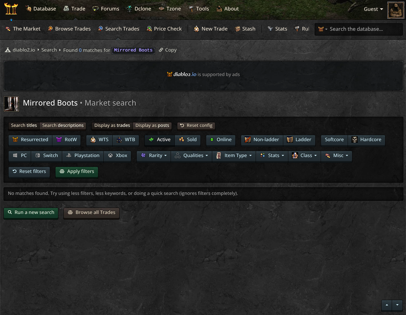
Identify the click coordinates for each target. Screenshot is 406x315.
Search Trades (121, 28)
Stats (280, 28)
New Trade (213, 28)
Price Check (167, 28)
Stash (248, 28)
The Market (26, 28)
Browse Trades (72, 28)
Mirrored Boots (51, 103)
